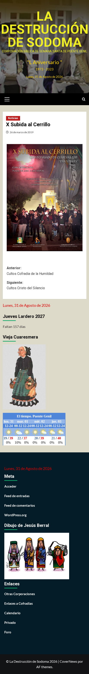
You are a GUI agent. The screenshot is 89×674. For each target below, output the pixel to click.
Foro (7, 632)
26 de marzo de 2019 (21, 132)
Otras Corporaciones (19, 594)
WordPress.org (15, 515)
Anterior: (30, 271)
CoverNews (68, 661)
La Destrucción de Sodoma (44, 29)
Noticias (13, 118)
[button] (7, 98)
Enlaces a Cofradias (18, 603)
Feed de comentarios (19, 505)
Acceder (10, 486)
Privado (10, 622)
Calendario (12, 613)
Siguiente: (26, 285)
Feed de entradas (17, 496)
